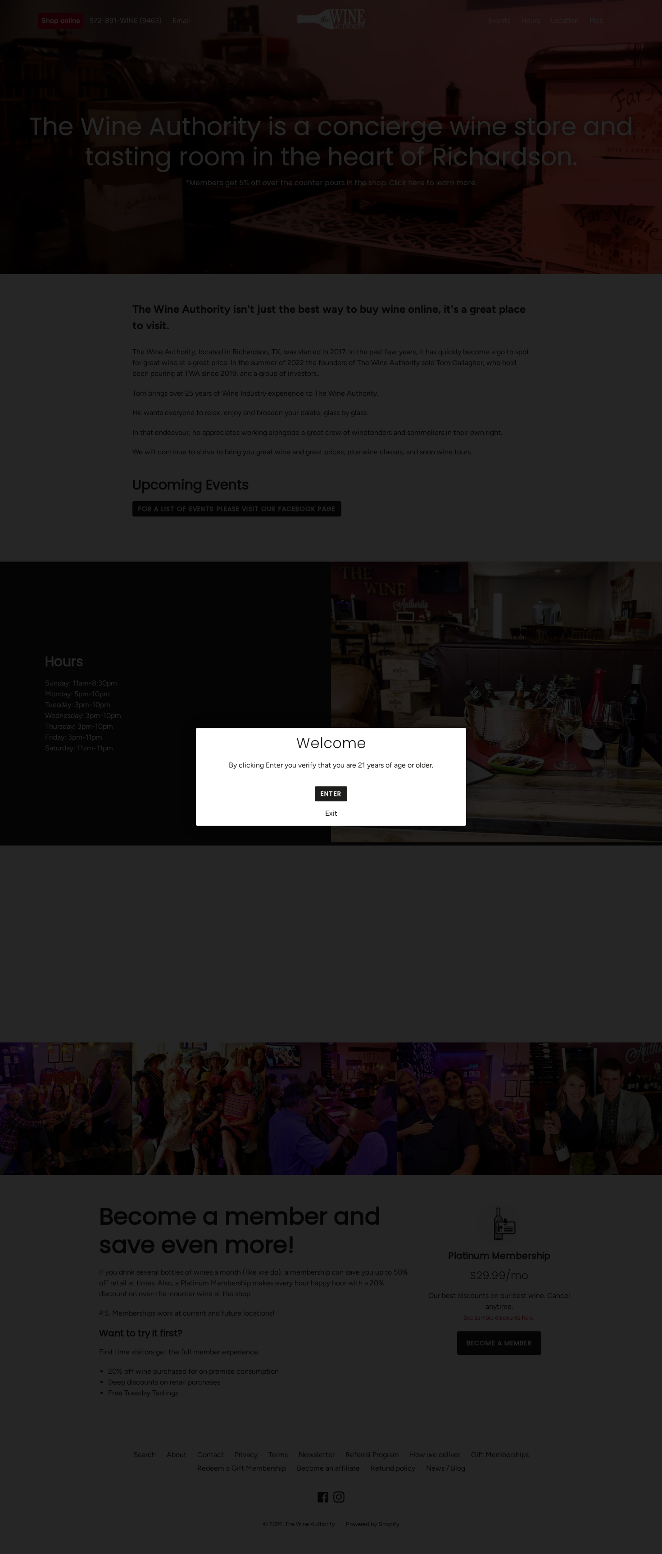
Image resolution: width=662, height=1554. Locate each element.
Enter (331, 794)
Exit (331, 813)
